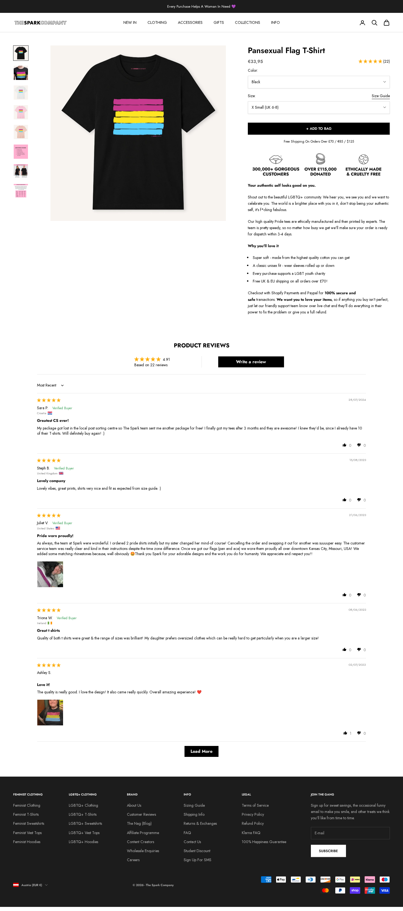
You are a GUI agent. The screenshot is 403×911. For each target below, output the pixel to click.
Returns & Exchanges (200, 823)
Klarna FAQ (251, 832)
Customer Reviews (141, 814)
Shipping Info (194, 814)
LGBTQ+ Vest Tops (84, 832)
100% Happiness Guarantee (264, 841)
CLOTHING (157, 22)
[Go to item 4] (21, 112)
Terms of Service (255, 805)
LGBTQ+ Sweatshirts (85, 823)
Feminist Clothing (26, 805)
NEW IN (130, 22)
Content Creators (140, 841)
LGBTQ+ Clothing (83, 805)
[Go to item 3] (21, 92)
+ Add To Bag (318, 128)
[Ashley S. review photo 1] (50, 712)
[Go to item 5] (21, 132)
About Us (134, 805)
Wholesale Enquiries (143, 851)
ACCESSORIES (190, 22)
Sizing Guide (194, 805)
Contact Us (192, 841)
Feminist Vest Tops (27, 832)
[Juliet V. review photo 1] (50, 574)
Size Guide (381, 96)
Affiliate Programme (143, 832)
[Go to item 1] (21, 53)
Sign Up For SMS (197, 860)
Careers (133, 860)
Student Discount (197, 851)
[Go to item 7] (21, 171)
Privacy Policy (253, 814)
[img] (49, 400)
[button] (371, 61)
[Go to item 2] (21, 72)
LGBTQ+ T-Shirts (83, 814)
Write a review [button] (251, 362)
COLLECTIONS (247, 22)
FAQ (187, 832)
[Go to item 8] (21, 191)
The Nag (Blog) (139, 823)
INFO (275, 22)
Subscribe (328, 851)
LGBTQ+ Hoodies (83, 841)
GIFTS (219, 22)
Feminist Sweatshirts (28, 823)
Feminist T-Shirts (26, 814)
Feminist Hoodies (26, 841)
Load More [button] (201, 751)
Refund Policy (253, 823)
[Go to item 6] (21, 151)
